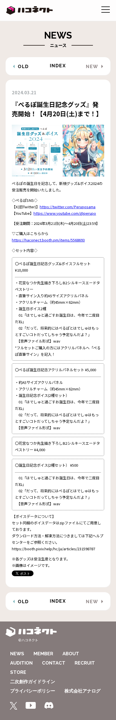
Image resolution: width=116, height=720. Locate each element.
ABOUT (71, 653)
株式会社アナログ (82, 691)
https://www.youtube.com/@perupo (65, 213)
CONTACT (53, 663)
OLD (23, 66)
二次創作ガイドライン (32, 681)
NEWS (17, 653)
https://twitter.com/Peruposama (67, 206)
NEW (92, 66)
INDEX (58, 65)
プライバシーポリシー (32, 691)
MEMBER (43, 653)
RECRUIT (85, 663)
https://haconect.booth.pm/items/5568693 (48, 240)
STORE (18, 672)
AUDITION (21, 663)
